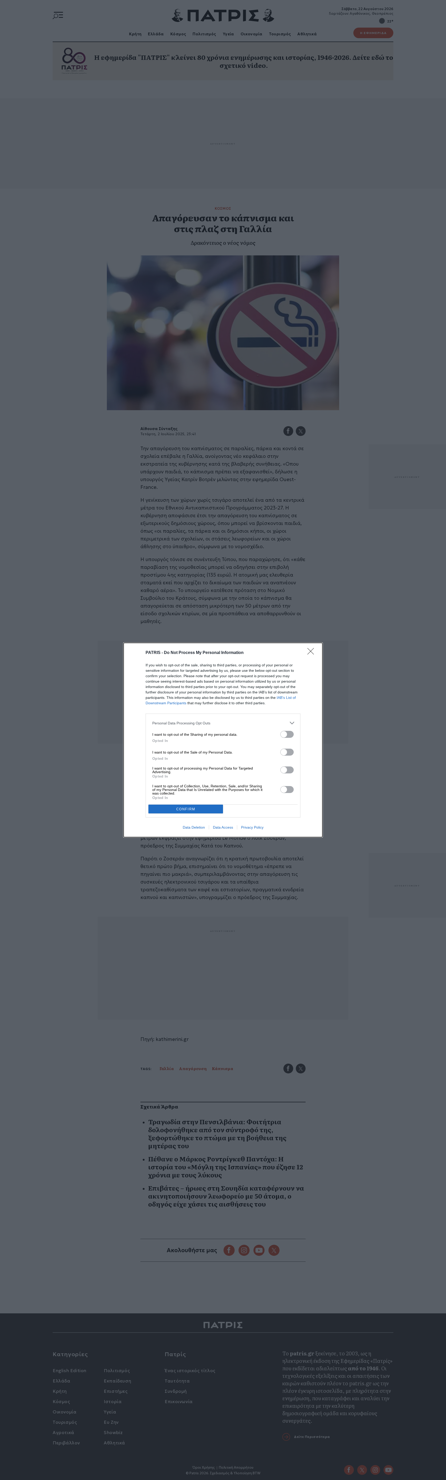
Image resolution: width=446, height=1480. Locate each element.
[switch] (287, 734)
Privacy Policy (252, 827)
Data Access (223, 827)
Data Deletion (194, 827)
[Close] (312, 653)
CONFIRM (185, 809)
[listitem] (223, 723)
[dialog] (223, 740)
